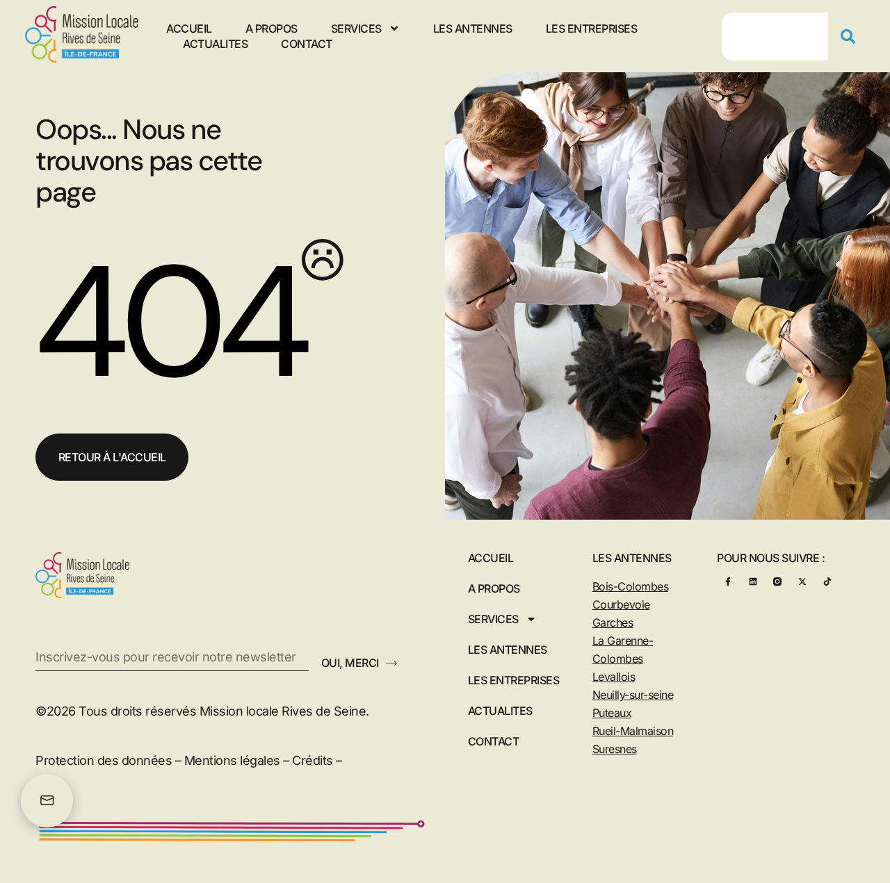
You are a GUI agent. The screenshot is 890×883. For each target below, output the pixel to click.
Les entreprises (592, 28)
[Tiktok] (827, 581)
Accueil (189, 28)
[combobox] (775, 36)
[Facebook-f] (727, 581)
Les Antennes (472, 28)
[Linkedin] (752, 581)
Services (356, 28)
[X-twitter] (802, 581)
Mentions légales (232, 760)
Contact (306, 44)
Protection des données (103, 760)
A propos (271, 28)
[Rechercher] (853, 36)
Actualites (215, 44)
